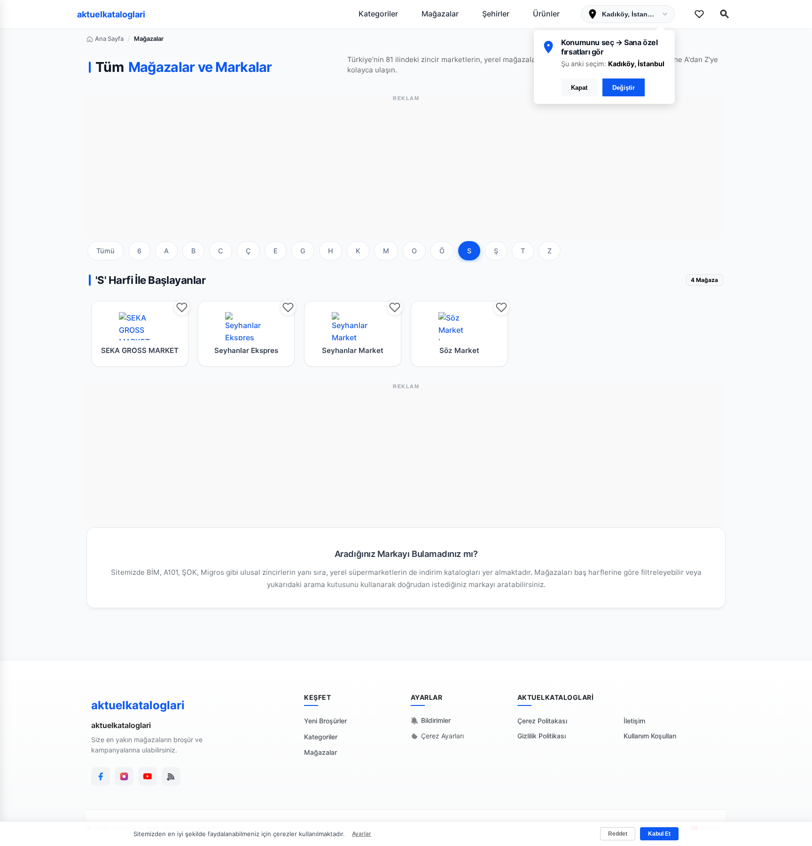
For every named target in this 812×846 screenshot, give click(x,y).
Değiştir (623, 87)
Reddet (617, 833)
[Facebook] (100, 776)
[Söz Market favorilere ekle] (501, 307)
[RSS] (171, 776)
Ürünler (546, 13)
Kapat (579, 87)
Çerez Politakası (542, 721)
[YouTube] (147, 776)
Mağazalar (440, 13)
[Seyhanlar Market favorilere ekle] (394, 307)
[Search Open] (724, 14)
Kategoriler (378, 13)
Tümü (105, 251)
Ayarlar (361, 833)
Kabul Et (659, 833)
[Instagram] (124, 776)
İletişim (634, 721)
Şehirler (495, 13)
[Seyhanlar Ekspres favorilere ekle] (288, 307)
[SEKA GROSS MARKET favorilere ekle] (181, 307)
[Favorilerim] (699, 14)
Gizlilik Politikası (541, 736)
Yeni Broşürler (325, 721)
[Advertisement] (406, 173)
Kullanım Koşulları (650, 736)
